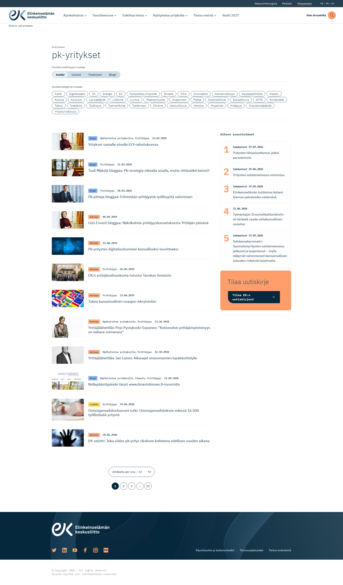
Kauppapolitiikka (252, 94)
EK (94, 94)
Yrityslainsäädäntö (260, 105)
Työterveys (139, 105)
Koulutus (76, 99)
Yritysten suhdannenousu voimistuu (258, 175)
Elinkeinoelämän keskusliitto (32, 15)
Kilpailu (274, 94)
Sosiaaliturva (241, 99)
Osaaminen (179, 99)
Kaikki (60, 74)
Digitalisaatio (77, 94)
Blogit (112, 74)
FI (322, 3)
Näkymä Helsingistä (266, 3)
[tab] (60, 75)
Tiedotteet (95, 74)
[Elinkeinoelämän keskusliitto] (80, 529)
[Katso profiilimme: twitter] (54, 550)
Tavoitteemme (102, 15)
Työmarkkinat (116, 105)
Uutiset (76, 74)
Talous (59, 105)
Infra (183, 94)
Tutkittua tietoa (133, 15)
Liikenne (118, 99)
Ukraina (158, 105)
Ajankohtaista (73, 15)
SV (333, 3)
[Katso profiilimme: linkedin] (64, 550)
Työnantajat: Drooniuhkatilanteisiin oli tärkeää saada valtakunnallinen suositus (258, 219)
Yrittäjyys (236, 105)
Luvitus (134, 99)
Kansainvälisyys (225, 94)
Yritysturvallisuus (65, 111)
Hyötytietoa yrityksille (169, 15)
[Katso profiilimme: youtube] (75, 550)
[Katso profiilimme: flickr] (106, 550)
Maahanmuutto (155, 99)
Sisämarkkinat (217, 99)
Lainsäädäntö (97, 99)
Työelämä (76, 105)
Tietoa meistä (203, 15)
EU (121, 94)
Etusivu (13, 25)
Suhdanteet (277, 99)
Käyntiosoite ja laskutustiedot (215, 550)
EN (327, 3)
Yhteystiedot (304, 3)
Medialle (287, 3)
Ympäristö (217, 105)
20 (148, 486)
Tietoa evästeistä (280, 550)
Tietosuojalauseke (251, 550)
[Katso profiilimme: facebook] (85, 550)
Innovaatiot (200, 94)
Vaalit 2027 (230, 15)
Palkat (197, 99)
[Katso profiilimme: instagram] (95, 550)
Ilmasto (168, 94)
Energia (107, 94)
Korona (59, 99)
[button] (332, 15)
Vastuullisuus (178, 105)
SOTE (259, 99)
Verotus (199, 105)
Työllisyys (95, 105)
